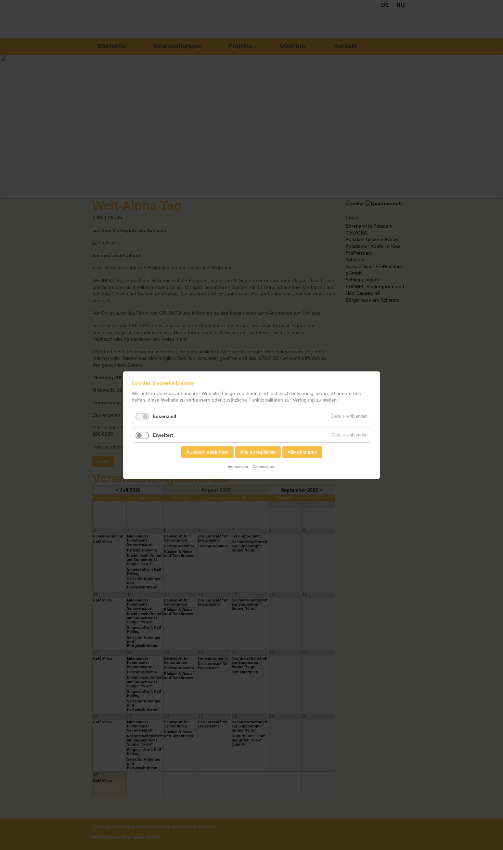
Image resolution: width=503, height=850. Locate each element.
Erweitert (163, 434)
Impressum (238, 467)
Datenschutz (264, 467)
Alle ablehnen (302, 452)
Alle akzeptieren (258, 452)
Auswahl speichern (207, 452)
